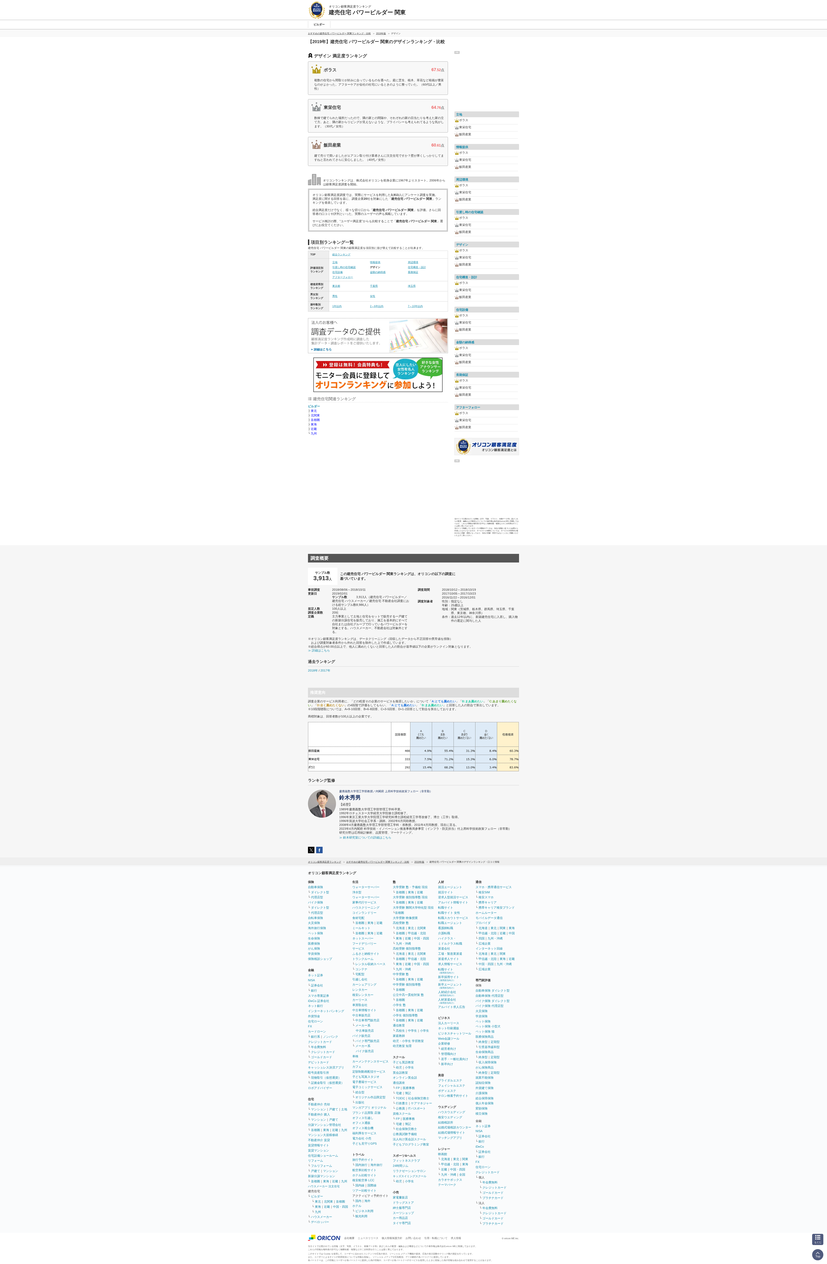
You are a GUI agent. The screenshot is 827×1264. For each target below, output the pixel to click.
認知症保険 (483, 1082)
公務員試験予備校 (405, 1134)
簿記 (408, 1093)
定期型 (495, 1042)
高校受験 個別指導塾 (407, 948)
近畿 (314, 429)
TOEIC (400, 1098)
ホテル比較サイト (364, 1175)
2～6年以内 (376, 306)
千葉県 (374, 285)
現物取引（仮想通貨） (326, 1077)
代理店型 (317, 897)
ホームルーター (486, 912)
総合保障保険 (485, 1098)
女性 (372, 296)
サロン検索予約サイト (453, 1095)
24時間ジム (400, 1165)
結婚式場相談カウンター (454, 1127)
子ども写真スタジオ (365, 1076)
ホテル (356, 1206)
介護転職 (444, 933)
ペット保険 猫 (485, 1031)
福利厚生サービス (364, 1133)
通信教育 (399, 1025)
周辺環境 (413, 262)
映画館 (442, 1154)
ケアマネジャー (421, 1103)
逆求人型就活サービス (453, 897)
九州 (314, 433)
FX (310, 1026)
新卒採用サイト (448, 978)
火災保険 (314, 923)
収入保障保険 (488, 1062)
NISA (311, 980)
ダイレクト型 (320, 892)
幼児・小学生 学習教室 (408, 1041)
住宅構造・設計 (417, 267)
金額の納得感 (378, 272)
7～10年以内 (415, 306)
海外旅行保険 (317, 928)
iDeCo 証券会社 (318, 1001)
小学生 (424, 1030)
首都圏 (315, 420)
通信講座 (399, 1082)
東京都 (336, 285)
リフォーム (315, 1160)
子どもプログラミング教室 (411, 1144)
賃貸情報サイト (318, 1145)
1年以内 (337, 306)
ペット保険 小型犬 (488, 1026)
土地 (344, 1109)
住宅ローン (315, 1021)
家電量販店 (400, 1197)
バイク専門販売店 (367, 1041)
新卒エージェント (450, 986)
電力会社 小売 (361, 1138)
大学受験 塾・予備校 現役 (410, 887)
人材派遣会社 (447, 1001)
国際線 (371, 1185)
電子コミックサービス (367, 1087)
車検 (355, 1056)
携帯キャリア (488, 902)
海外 (367, 1201)
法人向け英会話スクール (409, 1139)
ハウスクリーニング (365, 907)
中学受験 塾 (401, 974)
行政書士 (402, 1103)
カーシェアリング (364, 984)
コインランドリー (364, 912)
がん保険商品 (485, 1067)
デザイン (462, 244)
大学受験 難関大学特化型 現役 (413, 907)
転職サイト (445, 907)
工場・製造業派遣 (450, 953)
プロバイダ (483, 923)
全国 (462, 1174)
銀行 (314, 990)
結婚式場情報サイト (451, 1132)
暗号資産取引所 (318, 1072)
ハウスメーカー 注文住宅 (324, 1186)
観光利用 (361, 1216)
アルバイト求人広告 (451, 1007)
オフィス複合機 (362, 1128)
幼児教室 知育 (402, 1046)
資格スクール (402, 1113)
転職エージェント (450, 923)
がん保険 (314, 948)
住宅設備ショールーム (323, 1155)
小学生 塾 (399, 1005)
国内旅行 (361, 1165)
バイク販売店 (361, 1035)
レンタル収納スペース (370, 964)
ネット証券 (315, 975)
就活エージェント (450, 887)
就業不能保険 (485, 1077)
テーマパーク (447, 1184)
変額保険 (482, 1108)
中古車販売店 (361, 1015)
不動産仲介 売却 (319, 1104)
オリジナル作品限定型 (370, 1097)
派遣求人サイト (448, 959)
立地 (334, 262)
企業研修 (444, 1043)
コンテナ (361, 969)
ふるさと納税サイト (365, 953)
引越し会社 (359, 979)
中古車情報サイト (364, 1010)
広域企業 (485, 943)
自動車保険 (315, 887)
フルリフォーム (321, 1165)
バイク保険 (315, 902)
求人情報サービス (450, 964)
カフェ (356, 1066)
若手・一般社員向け (454, 1059)
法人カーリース (448, 1023)
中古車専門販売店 (367, 1020)
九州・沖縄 (403, 943)
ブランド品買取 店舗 (366, 1112)
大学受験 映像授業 (405, 918)
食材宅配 (358, 918)
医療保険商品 (485, 1036)
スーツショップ (403, 1213)
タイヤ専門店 (402, 1223)
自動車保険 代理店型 (490, 995)
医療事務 (409, 1088)
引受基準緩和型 (489, 1047)
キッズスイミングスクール (409, 1176)
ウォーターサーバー (365, 887)
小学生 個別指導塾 (405, 1015)
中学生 (412, 1030)
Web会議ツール (448, 1038)
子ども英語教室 (403, 1062)
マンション (318, 1109)
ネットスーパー (362, 938)
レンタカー (359, 989)
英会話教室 (400, 1072)
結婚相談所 (445, 1122)
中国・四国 (340, 1206)
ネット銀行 (315, 1006)
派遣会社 (444, 948)
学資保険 (314, 953)
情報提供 (375, 262)
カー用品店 (400, 1218)
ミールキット (361, 928)
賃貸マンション (318, 1150)
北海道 (400, 928)
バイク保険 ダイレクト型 (493, 1001)
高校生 (400, 1030)
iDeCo (480, 1146)
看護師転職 (445, 928)
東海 (314, 424)
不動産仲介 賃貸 (319, 1140)
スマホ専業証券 (318, 995)
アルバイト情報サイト (453, 902)
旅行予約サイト (362, 1159)
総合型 (359, 1092)
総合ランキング (341, 254)
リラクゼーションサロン (409, 1171)
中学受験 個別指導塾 (407, 984)
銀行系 (315, 1036)
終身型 (483, 1042)
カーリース (359, 1000)
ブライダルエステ (450, 1080)
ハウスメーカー (321, 1217)
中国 (512, 933)
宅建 (399, 1093)
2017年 (325, 670)
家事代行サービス (364, 902)
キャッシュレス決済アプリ (326, 1067)
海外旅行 (376, 1165)
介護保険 (482, 1093)
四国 (482, 938)
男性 (334, 296)
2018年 (313, 670)
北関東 (315, 415)
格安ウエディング (450, 1117)
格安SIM (484, 892)
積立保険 (482, 1113)
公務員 (400, 1108)
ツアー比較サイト (364, 1190)
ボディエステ (447, 1090)
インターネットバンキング (326, 1011)
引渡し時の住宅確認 (344, 267)
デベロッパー (320, 1222)
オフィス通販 (361, 1123)
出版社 (359, 1102)
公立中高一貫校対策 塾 (408, 995)
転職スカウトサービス (453, 918)
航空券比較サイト (364, 1170)
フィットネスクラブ (406, 1160)
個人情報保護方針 (392, 1238)
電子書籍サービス (364, 1082)
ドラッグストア (403, 1202)
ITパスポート (417, 1108)
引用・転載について (436, 1238)
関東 (465, 1159)
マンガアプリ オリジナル (369, 1107)
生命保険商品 (485, 1052)
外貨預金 (314, 1016)
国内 (358, 1201)
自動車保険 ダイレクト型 (493, 990)
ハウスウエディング (451, 1112)
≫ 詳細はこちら (319, 650)
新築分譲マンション (321, 1176)
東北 (314, 410)
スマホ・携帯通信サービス (494, 887)
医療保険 (314, 943)
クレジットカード (320, 1042)
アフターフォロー (342, 277)
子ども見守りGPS (364, 1143)
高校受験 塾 (401, 923)
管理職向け (448, 1054)
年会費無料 (318, 1047)
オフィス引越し (362, 1118)
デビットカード (318, 1062)
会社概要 (349, 1238)
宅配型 (359, 974)
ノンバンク (330, 1036)
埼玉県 (412, 285)
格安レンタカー (362, 995)
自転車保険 (315, 918)
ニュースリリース (368, 1238)
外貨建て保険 (485, 1088)
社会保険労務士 (418, 1098)
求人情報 (456, 1238)
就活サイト (445, 892)
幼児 (399, 1067)
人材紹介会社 (447, 993)
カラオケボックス (450, 1179)
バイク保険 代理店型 (490, 1006)
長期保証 (413, 272)
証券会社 (317, 985)
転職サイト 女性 (449, 912)
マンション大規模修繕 (323, 1135)
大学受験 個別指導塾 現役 (410, 897)
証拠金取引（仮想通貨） (327, 1082)
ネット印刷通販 (448, 1028)
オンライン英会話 (405, 1077)
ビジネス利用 (364, 1211)
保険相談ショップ (320, 959)
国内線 (359, 1185)
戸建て (333, 1109)
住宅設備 (337, 272)
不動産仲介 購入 (319, 1114)
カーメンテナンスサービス (370, 1061)
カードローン (317, 1031)
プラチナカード (493, 1198)
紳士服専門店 (402, 1207)
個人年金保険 (485, 1103)
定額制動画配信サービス (369, 1071)
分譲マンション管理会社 (324, 1125)
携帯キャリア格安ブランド (497, 907)
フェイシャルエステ (451, 1085)
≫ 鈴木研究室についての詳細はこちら (365, 837)
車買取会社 (359, 1005)
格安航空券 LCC (363, 1180)
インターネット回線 (489, 948)
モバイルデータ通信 (489, 918)
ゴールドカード (321, 1057)
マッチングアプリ (450, 1137)
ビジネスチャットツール (454, 1033)
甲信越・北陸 (417, 933)
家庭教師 (399, 1035)
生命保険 (314, 938)
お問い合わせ (413, 1238)
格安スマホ (486, 897)
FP (398, 1088)
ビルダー (314, 406)
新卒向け (447, 1064)
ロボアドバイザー (320, 1088)
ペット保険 (315, 933)
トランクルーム (362, 959)
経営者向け (448, 1048)
